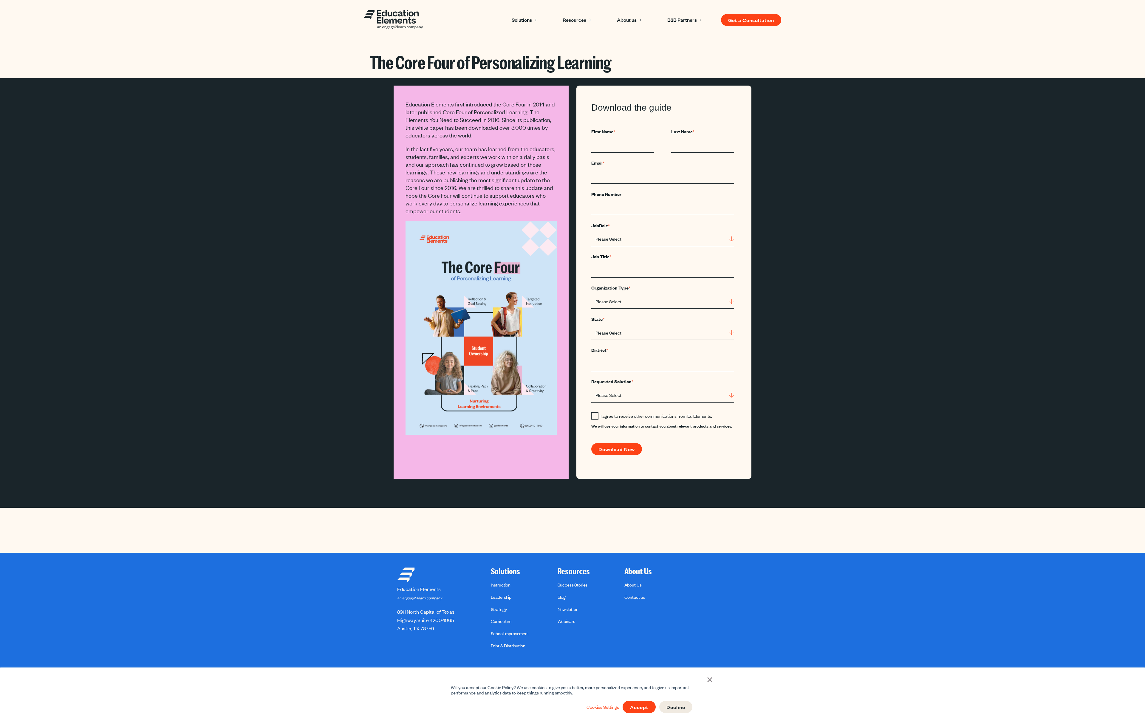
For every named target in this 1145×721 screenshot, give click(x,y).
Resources (574, 19)
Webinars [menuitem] (566, 621)
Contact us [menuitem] (634, 597)
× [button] (710, 679)
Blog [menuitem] (562, 597)
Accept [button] (639, 707)
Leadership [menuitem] (501, 597)
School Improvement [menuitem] (510, 633)
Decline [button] (675, 707)
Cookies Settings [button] (603, 707)
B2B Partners (682, 19)
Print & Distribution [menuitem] (508, 646)
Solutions (522, 19)
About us (627, 19)
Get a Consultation (751, 20)
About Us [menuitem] (638, 571)
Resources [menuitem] (574, 571)
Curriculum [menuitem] (501, 621)
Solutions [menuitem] (505, 571)
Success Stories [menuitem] (573, 585)
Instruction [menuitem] (500, 585)
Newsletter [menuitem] (568, 609)
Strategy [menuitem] (499, 609)
